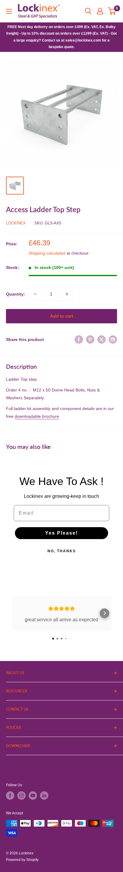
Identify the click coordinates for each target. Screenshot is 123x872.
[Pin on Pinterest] (90, 339)
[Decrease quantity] (35, 294)
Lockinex (16, 223)
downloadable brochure (37, 416)
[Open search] (88, 11)
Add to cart (61, 316)
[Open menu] (9, 11)
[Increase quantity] (67, 294)
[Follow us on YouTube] (33, 795)
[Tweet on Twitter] (101, 339)
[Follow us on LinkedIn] (44, 795)
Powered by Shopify (22, 860)
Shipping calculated (47, 253)
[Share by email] (113, 339)
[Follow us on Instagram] (21, 795)
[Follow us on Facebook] (10, 795)
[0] (112, 11)
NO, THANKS (61, 551)
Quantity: (15, 294)
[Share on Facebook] (79, 339)
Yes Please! (61, 533)
